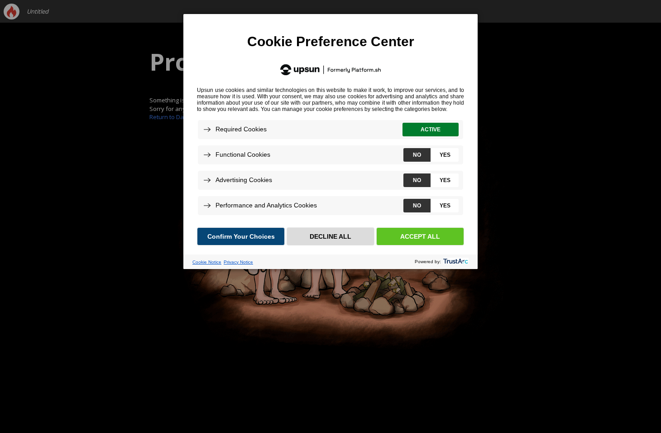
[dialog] (330, 141)
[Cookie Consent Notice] (330, 141)
